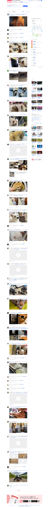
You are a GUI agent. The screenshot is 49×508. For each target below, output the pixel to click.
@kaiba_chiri (18, 464)
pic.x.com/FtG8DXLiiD (20, 195)
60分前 (29, 378)
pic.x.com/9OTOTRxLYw (12, 15)
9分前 (29, 35)
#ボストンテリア (17, 85)
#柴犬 (19, 436)
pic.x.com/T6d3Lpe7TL (15, 471)
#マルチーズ (23, 229)
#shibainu (25, 436)
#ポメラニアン (24, 312)
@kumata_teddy (14, 275)
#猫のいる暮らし (24, 406)
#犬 (23, 33)
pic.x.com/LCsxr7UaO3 (18, 313)
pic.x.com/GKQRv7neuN (19, 284)
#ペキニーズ (20, 248)
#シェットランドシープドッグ (22, 421)
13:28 (29, 390)
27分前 (29, 142)
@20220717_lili (13, 82)
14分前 (29, 39)
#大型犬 (21, 328)
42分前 (29, 242)
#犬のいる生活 (22, 343)
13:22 (29, 449)
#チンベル (12, 249)
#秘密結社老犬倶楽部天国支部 (23, 158)
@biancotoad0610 (14, 389)
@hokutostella (14, 433)
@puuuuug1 (12, 53)
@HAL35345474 (13, 241)
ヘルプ (32, 0)
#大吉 (11, 471)
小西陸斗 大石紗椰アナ (39, 0)
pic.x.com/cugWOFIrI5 (16, 249)
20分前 (29, 98)
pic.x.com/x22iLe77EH (16, 329)
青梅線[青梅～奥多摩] (36, 118)
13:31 (29, 382)
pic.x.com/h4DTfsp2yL (13, 362)
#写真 (13, 329)
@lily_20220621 (15, 355)
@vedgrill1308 (13, 245)
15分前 (29, 68)
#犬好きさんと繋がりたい (20, 279)
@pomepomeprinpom (16, 112)
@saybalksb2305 (14, 359)
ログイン (18, 2)
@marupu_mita (16, 141)
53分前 (29, 325)
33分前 (29, 178)
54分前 (29, 341)
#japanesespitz (11, 211)
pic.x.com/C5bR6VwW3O (13, 437)
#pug (22, 41)
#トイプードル (12, 195)
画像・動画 (14, 11)
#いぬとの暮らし (20, 470)
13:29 (29, 386)
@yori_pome (15, 192)
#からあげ (12, 407)
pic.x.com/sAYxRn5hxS (17, 144)
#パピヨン (15, 343)
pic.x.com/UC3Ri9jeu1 (11, 115)
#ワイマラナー (18, 328)
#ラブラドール (15, 328)
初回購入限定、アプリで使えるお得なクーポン (25, 2)
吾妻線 (32, 121)
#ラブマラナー (11, 328)
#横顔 (23, 41)
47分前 (29, 276)
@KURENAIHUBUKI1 (14, 171)
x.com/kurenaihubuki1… (17, 159)
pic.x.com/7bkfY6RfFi (11, 159)
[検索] (41, 0)
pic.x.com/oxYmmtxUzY (12, 86)
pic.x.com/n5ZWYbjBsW (17, 211)
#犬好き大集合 (14, 284)
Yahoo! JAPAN (30, 0)
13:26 (29, 419)
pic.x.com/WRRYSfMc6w (16, 407)
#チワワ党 (23, 470)
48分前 (29, 296)
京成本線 (33, 118)
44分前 (29, 246)
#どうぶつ (24, 279)
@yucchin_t (12, 404)
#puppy (13, 211)
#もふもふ (21, 466)
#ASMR (15, 313)
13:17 (29, 483)
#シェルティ (17, 421)
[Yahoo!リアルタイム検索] (12, 1)
